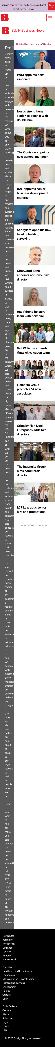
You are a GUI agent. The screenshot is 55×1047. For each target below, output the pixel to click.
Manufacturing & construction (18, 979)
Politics (6, 990)
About (5, 1014)
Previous (27, 525)
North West (8, 943)
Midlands (7, 947)
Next (43, 525)
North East (8, 935)
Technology (8, 974)
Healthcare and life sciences (17, 971)
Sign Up (51, 6)
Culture (6, 994)
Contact (6, 1010)
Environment (9, 986)
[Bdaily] (5, 17)
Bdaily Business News (27, 30)
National (6, 955)
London (6, 951)
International (9, 959)
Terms (5, 1026)
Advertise (7, 1018)
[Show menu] (49, 17)
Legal (5, 1022)
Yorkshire (7, 939)
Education (7, 967)
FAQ (4, 1030)
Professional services (13, 982)
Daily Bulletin (9, 1006)
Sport (5, 998)
